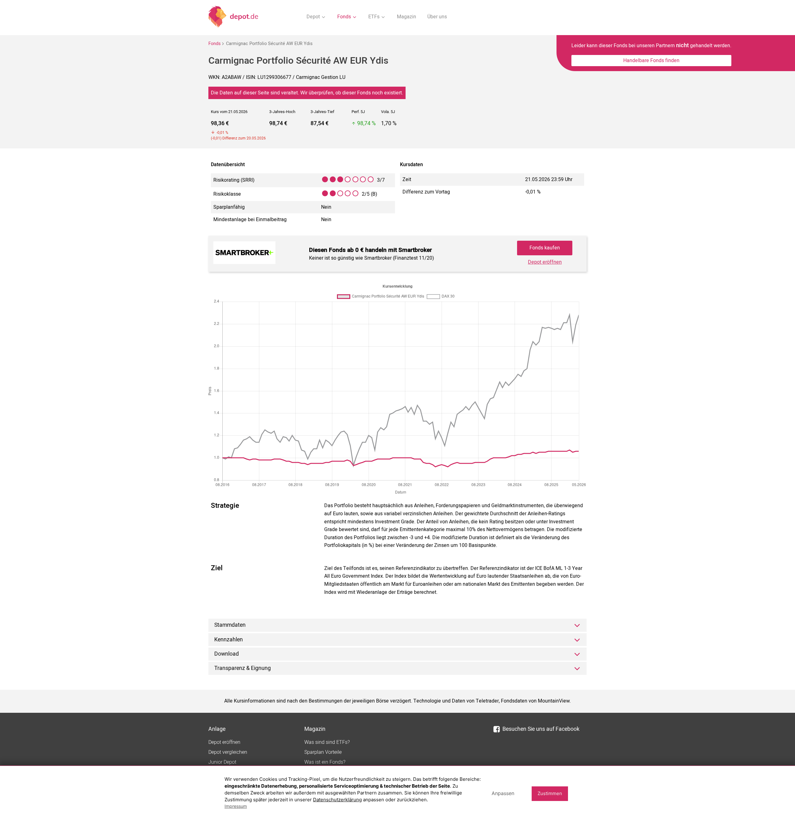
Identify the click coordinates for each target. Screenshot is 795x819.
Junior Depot (222, 762)
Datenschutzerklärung (337, 800)
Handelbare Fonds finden (651, 60)
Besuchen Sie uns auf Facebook (540, 729)
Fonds (214, 43)
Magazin (406, 16)
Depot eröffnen (545, 262)
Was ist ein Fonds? (324, 762)
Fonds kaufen (544, 248)
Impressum (236, 806)
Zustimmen (550, 793)
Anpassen (503, 793)
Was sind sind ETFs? (327, 742)
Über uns (437, 16)
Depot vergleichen (227, 752)
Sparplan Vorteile (323, 752)
